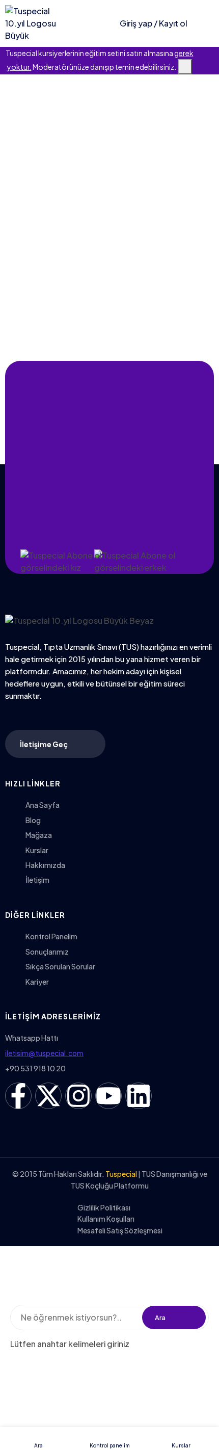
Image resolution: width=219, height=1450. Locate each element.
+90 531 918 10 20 (35, 1068)
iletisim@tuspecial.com (44, 1053)
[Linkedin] (138, 1096)
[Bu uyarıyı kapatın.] (185, 66)
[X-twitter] (48, 1096)
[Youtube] (108, 1096)
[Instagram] (78, 1096)
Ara (160, 1317)
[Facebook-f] (18, 1096)
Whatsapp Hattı (31, 1037)
